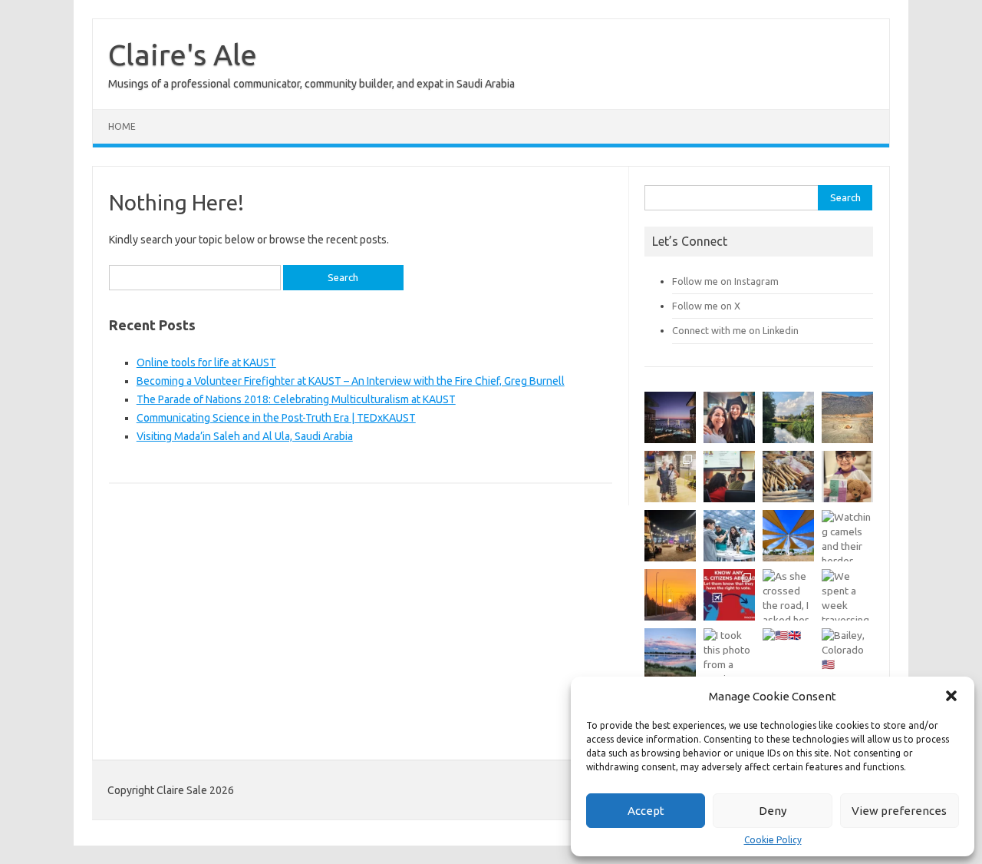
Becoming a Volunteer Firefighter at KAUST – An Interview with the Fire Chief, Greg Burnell (351, 381)
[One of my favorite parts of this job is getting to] (729, 417)
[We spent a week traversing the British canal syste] (847, 595)
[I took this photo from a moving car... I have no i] (729, 654)
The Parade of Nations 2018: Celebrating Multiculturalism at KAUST (296, 399)
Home (122, 126)
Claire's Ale (182, 54)
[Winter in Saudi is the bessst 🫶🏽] (670, 417)
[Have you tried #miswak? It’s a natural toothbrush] (788, 476)
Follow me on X (706, 305)
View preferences (899, 810)
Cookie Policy (773, 840)
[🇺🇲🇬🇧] (788, 654)
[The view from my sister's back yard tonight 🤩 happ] (670, 654)
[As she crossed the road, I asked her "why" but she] (788, 595)
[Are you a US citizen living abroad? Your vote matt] (729, 595)
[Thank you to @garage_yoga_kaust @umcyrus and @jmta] (788, 535)
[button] (951, 695)
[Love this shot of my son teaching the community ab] (729, 535)
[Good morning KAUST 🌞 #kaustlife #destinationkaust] (670, 595)
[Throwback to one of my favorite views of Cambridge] (788, 417)
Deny (772, 810)
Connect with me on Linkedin (735, 330)
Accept (646, 810)
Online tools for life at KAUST (206, 362)
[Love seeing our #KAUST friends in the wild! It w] (670, 476)
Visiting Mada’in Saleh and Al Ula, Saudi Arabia (245, 436)
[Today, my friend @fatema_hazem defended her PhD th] (729, 476)
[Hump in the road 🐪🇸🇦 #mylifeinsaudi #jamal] (847, 417)
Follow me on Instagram (725, 281)
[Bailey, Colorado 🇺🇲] (847, 654)
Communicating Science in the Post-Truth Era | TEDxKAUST (276, 418)
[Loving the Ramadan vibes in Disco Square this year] (670, 535)
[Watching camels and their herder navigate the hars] (847, 535)
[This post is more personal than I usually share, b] (847, 476)
